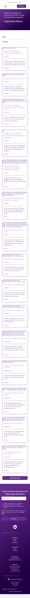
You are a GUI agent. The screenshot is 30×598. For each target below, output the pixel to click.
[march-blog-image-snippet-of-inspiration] (15, 331)
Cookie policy (15, 585)
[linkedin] (15, 527)
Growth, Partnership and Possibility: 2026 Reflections (13, 52)
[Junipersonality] (15, 255)
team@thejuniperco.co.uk (15, 560)
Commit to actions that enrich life (15, 338)
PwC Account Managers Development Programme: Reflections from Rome (12, 168)
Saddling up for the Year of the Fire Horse (14, 367)
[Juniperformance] (15, 280)
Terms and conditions (15, 582)
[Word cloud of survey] (15, 74)
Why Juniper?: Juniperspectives (14, 310)
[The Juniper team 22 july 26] (8, 48)
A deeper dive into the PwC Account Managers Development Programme (14, 136)
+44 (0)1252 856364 (15, 558)
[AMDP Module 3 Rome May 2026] (15, 160)
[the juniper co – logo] (15, 2)
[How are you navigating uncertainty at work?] (15, 100)
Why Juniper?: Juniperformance (14, 285)
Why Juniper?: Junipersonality (14, 259)
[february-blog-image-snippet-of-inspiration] (15, 389)
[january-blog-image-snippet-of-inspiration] (15, 446)
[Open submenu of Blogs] (27, 37)
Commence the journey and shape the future (13, 453)
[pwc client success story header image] (3, 130)
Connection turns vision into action (13, 231)
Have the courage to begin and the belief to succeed (14, 199)
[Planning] (15, 418)
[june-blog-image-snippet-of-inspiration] (15, 193)
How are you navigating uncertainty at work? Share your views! (14, 107)
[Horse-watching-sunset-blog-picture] (15, 361)
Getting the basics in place (12, 423)
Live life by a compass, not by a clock (14, 394)
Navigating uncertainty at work (14, 79)
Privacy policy (15, 583)
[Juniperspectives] (15, 306)
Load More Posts (15, 478)
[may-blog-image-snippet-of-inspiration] (15, 223)
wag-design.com (17, 591)
